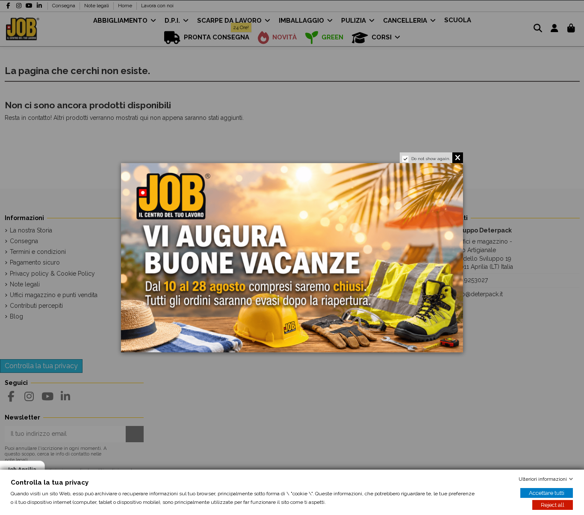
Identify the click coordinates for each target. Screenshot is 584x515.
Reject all (552, 505)
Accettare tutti (546, 493)
